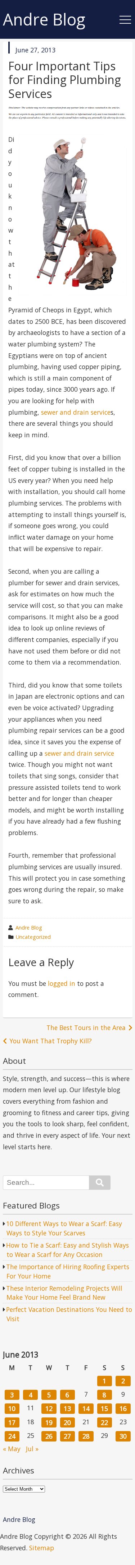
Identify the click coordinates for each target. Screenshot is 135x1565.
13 (67, 1408)
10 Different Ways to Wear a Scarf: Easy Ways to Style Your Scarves (64, 1228)
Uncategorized (33, 936)
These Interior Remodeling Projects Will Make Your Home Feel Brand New (64, 1293)
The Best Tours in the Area (86, 1027)
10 (11, 1408)
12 (49, 1408)
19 (49, 1422)
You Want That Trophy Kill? (50, 1041)
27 (67, 1436)
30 (123, 1436)
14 (86, 1408)
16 (123, 1408)
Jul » (32, 1448)
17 (11, 1422)
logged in (61, 983)
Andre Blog (44, 19)
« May (12, 1448)
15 (104, 1408)
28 (86, 1436)
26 (49, 1436)
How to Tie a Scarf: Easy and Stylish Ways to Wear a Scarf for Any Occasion (67, 1250)
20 (67, 1422)
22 (104, 1422)
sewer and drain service (76, 412)
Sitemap (41, 1547)
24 (11, 1436)
